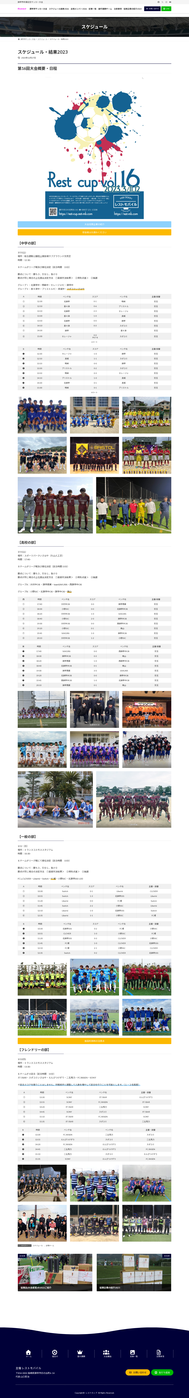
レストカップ (91, 1393)
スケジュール (38, 1246)
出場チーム (50, 1246)
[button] (152, 8)
